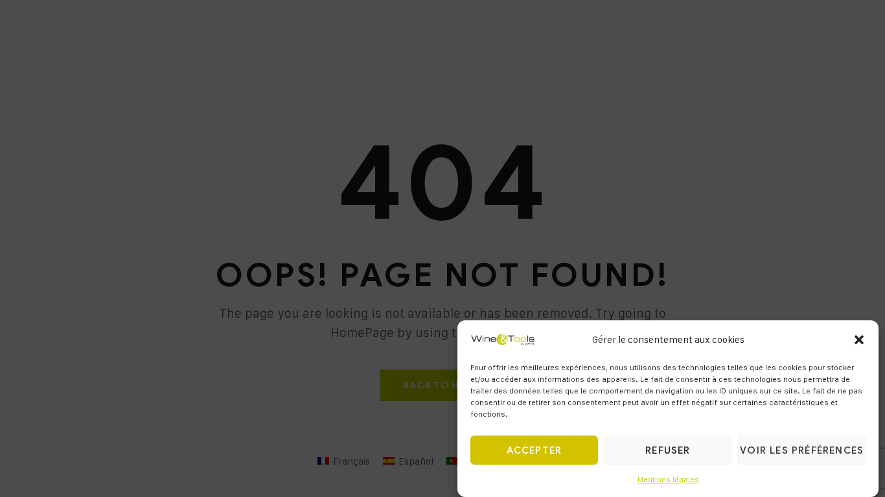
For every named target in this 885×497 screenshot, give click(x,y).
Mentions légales (668, 480)
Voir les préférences (802, 451)
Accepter (534, 451)
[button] (859, 339)
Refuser (667, 451)
